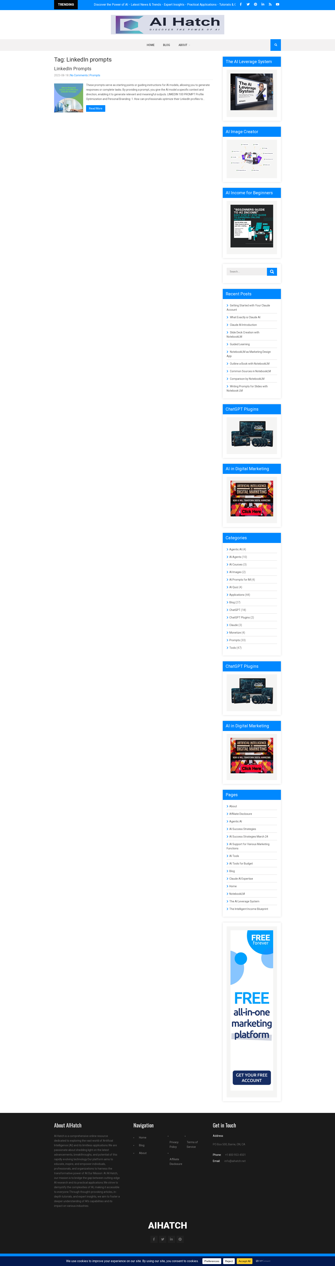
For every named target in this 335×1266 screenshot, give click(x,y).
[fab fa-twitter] (248, 4)
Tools (232, 647)
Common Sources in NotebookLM (250, 371)
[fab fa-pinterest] (255, 4)
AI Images (235, 572)
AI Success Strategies (242, 829)
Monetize (235, 632)
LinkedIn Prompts (72, 68)
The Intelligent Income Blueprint (248, 908)
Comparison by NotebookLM (247, 378)
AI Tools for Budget (241, 863)
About (183, 45)
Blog (166, 45)
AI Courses (236, 564)
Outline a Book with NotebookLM (249, 363)
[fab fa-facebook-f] (240, 4)
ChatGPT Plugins (239, 617)
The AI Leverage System (244, 901)
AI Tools (234, 856)
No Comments (79, 75)
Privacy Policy (174, 1144)
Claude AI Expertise (241, 878)
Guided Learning (240, 344)
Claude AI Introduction (243, 324)
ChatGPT (234, 609)
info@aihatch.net (235, 1161)
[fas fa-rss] (270, 4)
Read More (95, 108)
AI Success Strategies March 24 (248, 836)
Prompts (95, 75)
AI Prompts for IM (240, 579)
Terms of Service (192, 1144)
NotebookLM (237, 893)
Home (151, 45)
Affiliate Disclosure (240, 813)
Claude (233, 625)
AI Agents (235, 556)
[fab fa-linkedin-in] (262, 4)
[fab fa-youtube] (277, 4)
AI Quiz (233, 587)
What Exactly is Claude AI (245, 317)
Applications (236, 594)
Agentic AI (235, 549)
